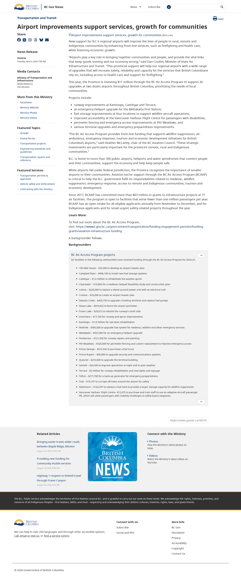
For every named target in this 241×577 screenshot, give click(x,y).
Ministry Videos (28, 117)
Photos (153, 441)
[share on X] (24, 39)
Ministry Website (29, 107)
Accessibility (179, 543)
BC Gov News (53, 7)
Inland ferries (27, 138)
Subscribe (154, 7)
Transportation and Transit (37, 18)
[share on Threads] (35, 39)
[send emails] (46, 39)
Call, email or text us (26, 536)
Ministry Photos (28, 112)
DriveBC (24, 133)
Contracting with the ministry (36, 189)
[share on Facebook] (18, 39)
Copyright (178, 548)
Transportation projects (33, 143)
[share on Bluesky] (41, 39)
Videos (153, 456)
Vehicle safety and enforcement (37, 183)
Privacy (176, 538)
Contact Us (178, 553)
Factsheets (26, 102)
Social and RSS (125, 532)
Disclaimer (178, 532)
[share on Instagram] (30, 39)
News (134, 7)
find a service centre (56, 536)
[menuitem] (139, 527)
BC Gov (176, 527)
